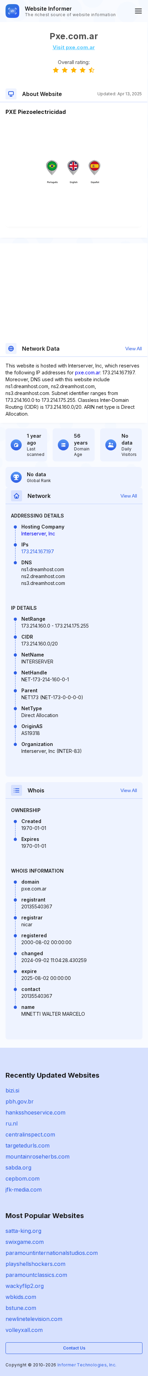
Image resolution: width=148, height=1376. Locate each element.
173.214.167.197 (37, 551)
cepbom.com (23, 1178)
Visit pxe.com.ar (74, 47)
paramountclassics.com (36, 1274)
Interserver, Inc (38, 533)
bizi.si (12, 1090)
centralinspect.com (30, 1134)
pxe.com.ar (87, 372)
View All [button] (133, 348)
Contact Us (74, 1348)
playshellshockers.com (35, 1263)
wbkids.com (21, 1296)
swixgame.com (25, 1241)
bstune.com (21, 1307)
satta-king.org (23, 1230)
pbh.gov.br (20, 1101)
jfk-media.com (24, 1189)
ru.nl (12, 1123)
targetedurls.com (28, 1145)
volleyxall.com (24, 1329)
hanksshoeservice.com (35, 1112)
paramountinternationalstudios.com (52, 1252)
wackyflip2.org (25, 1285)
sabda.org (18, 1167)
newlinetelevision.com (34, 1318)
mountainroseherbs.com (38, 1156)
